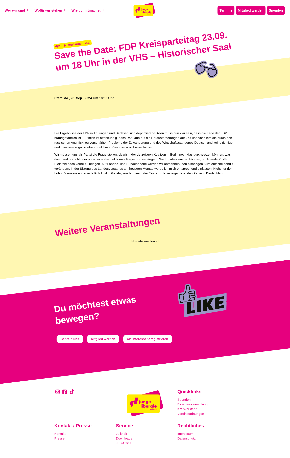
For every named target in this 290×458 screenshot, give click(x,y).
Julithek (121, 433)
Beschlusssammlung (192, 404)
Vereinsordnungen (190, 413)
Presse (59, 438)
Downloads (124, 438)
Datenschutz (186, 438)
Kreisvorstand (187, 409)
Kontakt (59, 433)
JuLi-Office (123, 443)
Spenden (184, 399)
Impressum (185, 433)
